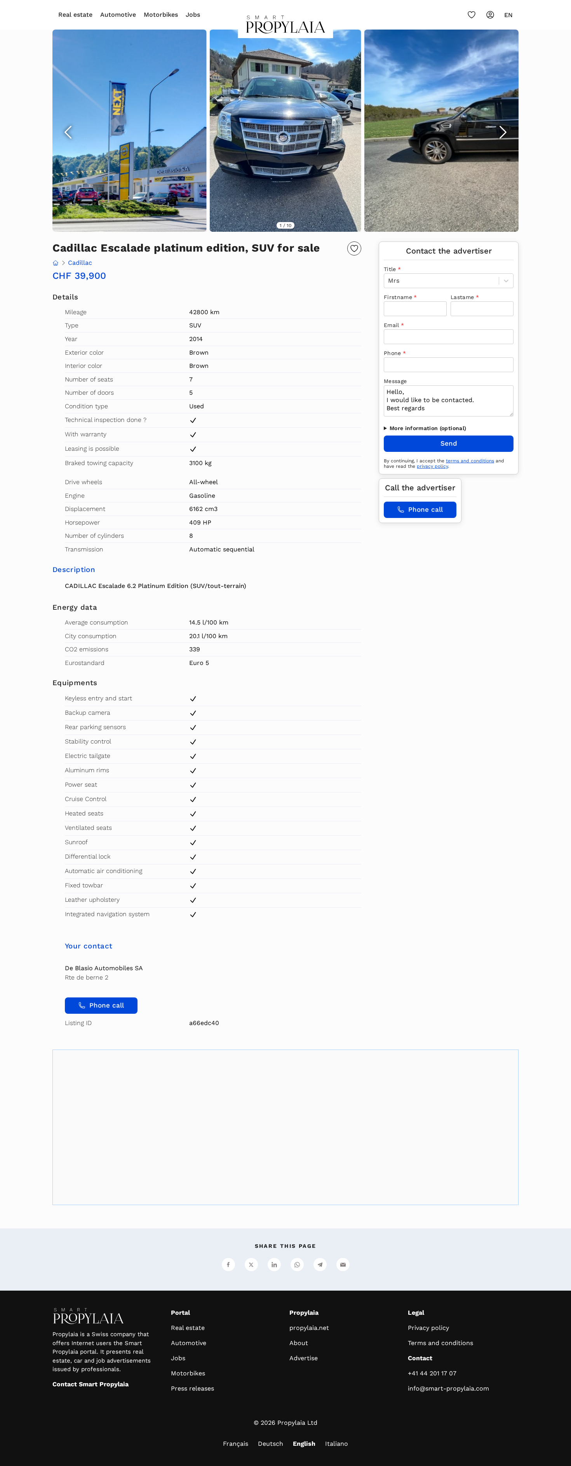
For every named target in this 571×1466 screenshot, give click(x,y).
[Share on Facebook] (228, 1264)
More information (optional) (428, 428)
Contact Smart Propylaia (90, 1384)
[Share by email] (343, 1264)
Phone (392, 353)
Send (448, 443)
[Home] (285, 27)
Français (235, 1443)
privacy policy (432, 466)
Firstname (398, 297)
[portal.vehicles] (55, 264)
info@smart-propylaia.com (448, 1388)
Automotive (118, 14)
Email (391, 325)
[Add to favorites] (354, 248)
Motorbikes (161, 14)
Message (395, 381)
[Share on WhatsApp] (297, 1264)
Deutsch (270, 1443)
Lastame (462, 297)
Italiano (336, 1443)
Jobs (193, 14)
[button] (285, 131)
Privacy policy (428, 1327)
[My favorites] (471, 14)
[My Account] (490, 14)
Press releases (192, 1388)
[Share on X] (251, 1264)
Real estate (75, 14)
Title (390, 269)
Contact (420, 1358)
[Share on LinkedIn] (274, 1264)
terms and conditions (470, 461)
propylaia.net (309, 1327)
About (298, 1343)
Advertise (303, 1358)
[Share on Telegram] (320, 1264)
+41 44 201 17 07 (432, 1373)
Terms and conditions (440, 1343)
